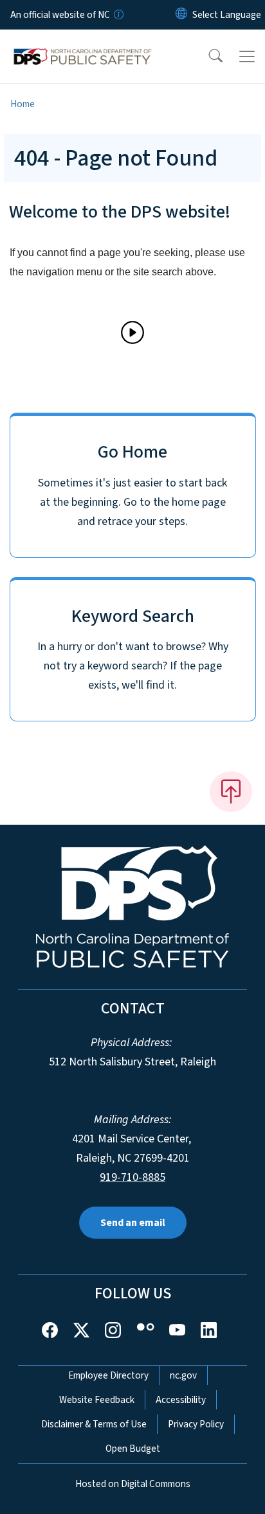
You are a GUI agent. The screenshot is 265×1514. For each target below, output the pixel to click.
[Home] (82, 44)
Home (22, 104)
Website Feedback (96, 1400)
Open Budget (132, 1448)
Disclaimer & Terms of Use (94, 1424)
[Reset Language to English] (181, 14)
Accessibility (181, 1400)
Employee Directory (108, 1375)
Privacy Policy (196, 1424)
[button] (207, 56)
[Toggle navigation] (247, 56)
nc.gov (183, 1375)
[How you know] (117, 14)
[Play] (132, 332)
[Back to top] (231, 791)
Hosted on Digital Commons (132, 1484)
